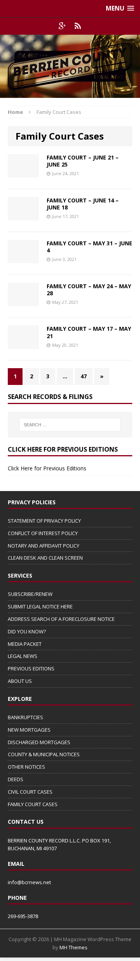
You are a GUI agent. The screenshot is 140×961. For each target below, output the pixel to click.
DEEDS (15, 779)
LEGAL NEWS (22, 656)
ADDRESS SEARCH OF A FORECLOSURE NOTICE (61, 618)
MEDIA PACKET (25, 643)
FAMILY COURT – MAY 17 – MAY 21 (89, 332)
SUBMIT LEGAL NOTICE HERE (40, 606)
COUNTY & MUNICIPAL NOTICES (44, 754)
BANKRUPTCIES (25, 717)
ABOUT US (20, 680)
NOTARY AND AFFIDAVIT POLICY (43, 545)
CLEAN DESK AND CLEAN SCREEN (45, 557)
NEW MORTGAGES (29, 729)
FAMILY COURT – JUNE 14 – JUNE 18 (83, 204)
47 (83, 376)
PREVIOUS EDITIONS (31, 668)
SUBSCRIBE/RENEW (30, 594)
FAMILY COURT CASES (33, 804)
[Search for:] (70, 424)
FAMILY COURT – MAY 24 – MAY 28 (89, 289)
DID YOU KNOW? (27, 631)
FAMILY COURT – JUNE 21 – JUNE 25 (83, 161)
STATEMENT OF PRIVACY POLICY (44, 520)
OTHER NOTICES (26, 766)
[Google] (62, 26)
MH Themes (74, 947)
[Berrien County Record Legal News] (70, 66)
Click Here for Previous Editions (47, 468)
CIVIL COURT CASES (30, 791)
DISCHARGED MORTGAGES (39, 742)
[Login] (78, 26)
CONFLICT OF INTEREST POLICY (43, 533)
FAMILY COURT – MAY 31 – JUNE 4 (89, 246)
